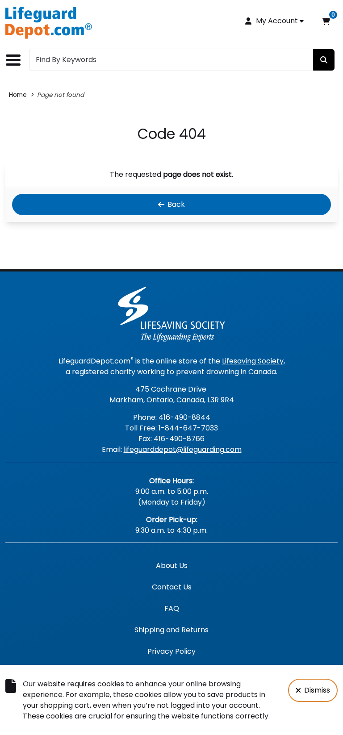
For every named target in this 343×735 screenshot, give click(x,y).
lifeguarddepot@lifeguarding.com (183, 449)
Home (18, 95)
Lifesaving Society (253, 361)
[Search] (324, 60)
